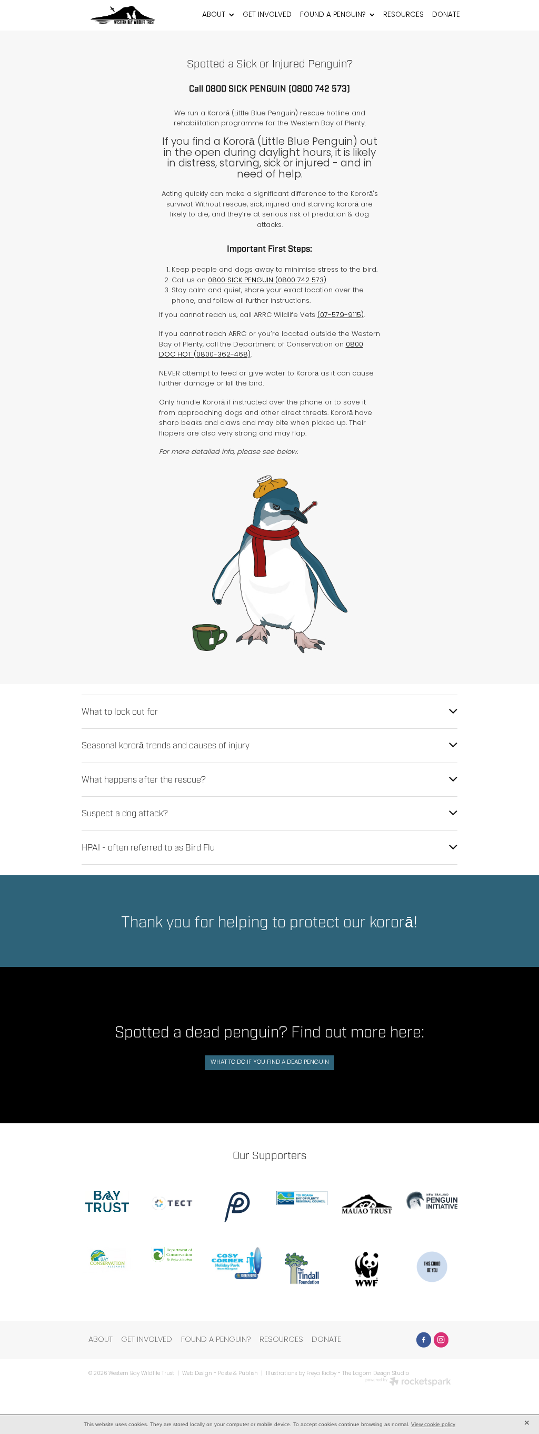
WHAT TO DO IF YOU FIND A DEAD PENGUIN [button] (270, 1062)
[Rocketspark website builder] (408, 1383)
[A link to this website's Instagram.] (441, 1339)
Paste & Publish (238, 1374)
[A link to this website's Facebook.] (423, 1339)
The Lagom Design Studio (375, 1374)
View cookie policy (433, 1424)
